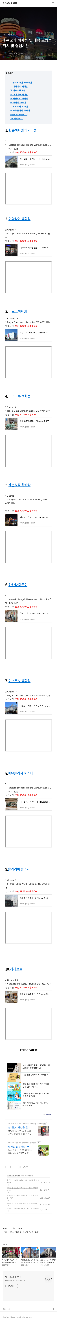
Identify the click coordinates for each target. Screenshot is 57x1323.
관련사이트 (6, 1309)
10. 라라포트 (16, 118)
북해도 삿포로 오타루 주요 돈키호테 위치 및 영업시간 (22, 1189)
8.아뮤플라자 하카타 (20, 110)
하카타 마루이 (17, 584)
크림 (4, 1318)
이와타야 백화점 (19, 218)
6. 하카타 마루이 (18, 102)
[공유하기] (13, 1167)
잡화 (18, 1176)
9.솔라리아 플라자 (18, 114)
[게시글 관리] (16, 1167)
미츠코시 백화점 (19, 680)
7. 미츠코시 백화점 (19, 106)
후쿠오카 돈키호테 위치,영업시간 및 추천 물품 (23, 1208)
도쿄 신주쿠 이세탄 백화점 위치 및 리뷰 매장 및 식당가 (22, 1196)
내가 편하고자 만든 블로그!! (15, 1280)
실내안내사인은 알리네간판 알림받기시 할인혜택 (20, 1127)
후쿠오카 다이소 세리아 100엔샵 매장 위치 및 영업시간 (23, 1181)
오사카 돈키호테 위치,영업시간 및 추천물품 (22, 1203)
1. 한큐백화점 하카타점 (21, 82)
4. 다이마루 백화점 (19, 94)
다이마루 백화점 (19, 396)
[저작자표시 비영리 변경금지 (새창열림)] (34, 1167)
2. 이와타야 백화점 (19, 86)
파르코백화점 (17, 311)
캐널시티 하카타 (19, 484)
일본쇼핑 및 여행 (10, 3)
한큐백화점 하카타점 (22, 130)
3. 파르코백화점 (18, 90)
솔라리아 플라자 (19, 869)
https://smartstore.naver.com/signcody (25, 1123)
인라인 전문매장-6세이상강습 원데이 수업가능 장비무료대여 (20, 1146)
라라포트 (16, 969)
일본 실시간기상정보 (9, 1313)
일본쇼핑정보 (11, 1176)
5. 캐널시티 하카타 (19, 98)
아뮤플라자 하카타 (20, 773)
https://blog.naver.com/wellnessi (22, 1143)
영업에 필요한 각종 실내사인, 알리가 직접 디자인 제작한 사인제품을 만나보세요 (20, 1132)
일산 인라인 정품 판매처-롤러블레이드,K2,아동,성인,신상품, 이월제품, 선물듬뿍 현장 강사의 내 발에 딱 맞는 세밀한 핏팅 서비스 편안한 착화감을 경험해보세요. (20, 1152)
